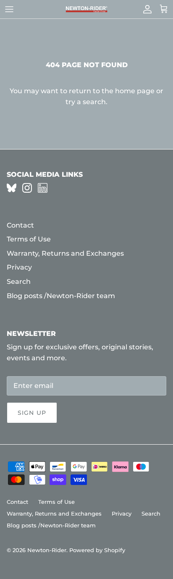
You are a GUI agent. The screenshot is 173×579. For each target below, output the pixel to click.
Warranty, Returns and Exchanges (65, 253)
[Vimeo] (11, 188)
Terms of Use (29, 239)
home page (135, 91)
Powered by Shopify (97, 550)
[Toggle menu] (9, 9)
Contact (20, 225)
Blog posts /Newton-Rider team (61, 296)
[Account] (145, 9)
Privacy (19, 267)
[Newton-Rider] (86, 9)
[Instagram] (27, 188)
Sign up (32, 413)
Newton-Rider (46, 550)
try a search (86, 102)
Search (19, 282)
